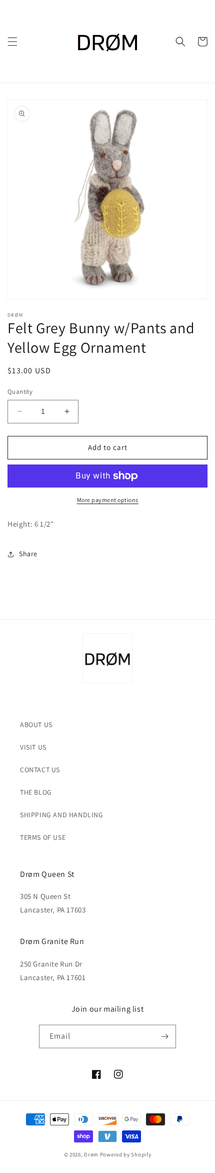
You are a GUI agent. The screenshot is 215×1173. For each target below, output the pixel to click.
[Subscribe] (165, 1036)
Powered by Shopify (126, 1154)
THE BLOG (36, 792)
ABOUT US (36, 724)
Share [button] (28, 553)
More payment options (107, 500)
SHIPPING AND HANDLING (62, 814)
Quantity (20, 391)
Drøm (91, 1154)
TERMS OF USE (43, 837)
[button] (13, 42)
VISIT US (33, 747)
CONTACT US (40, 769)
